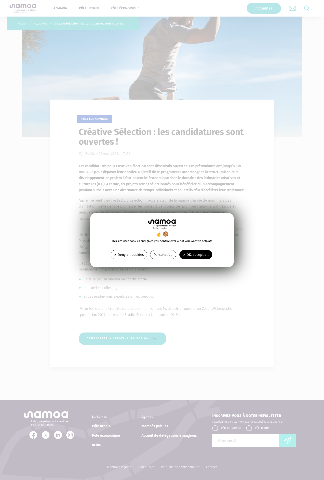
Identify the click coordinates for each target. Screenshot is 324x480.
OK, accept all (197, 254)
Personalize (163, 254)
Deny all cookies (130, 254)
